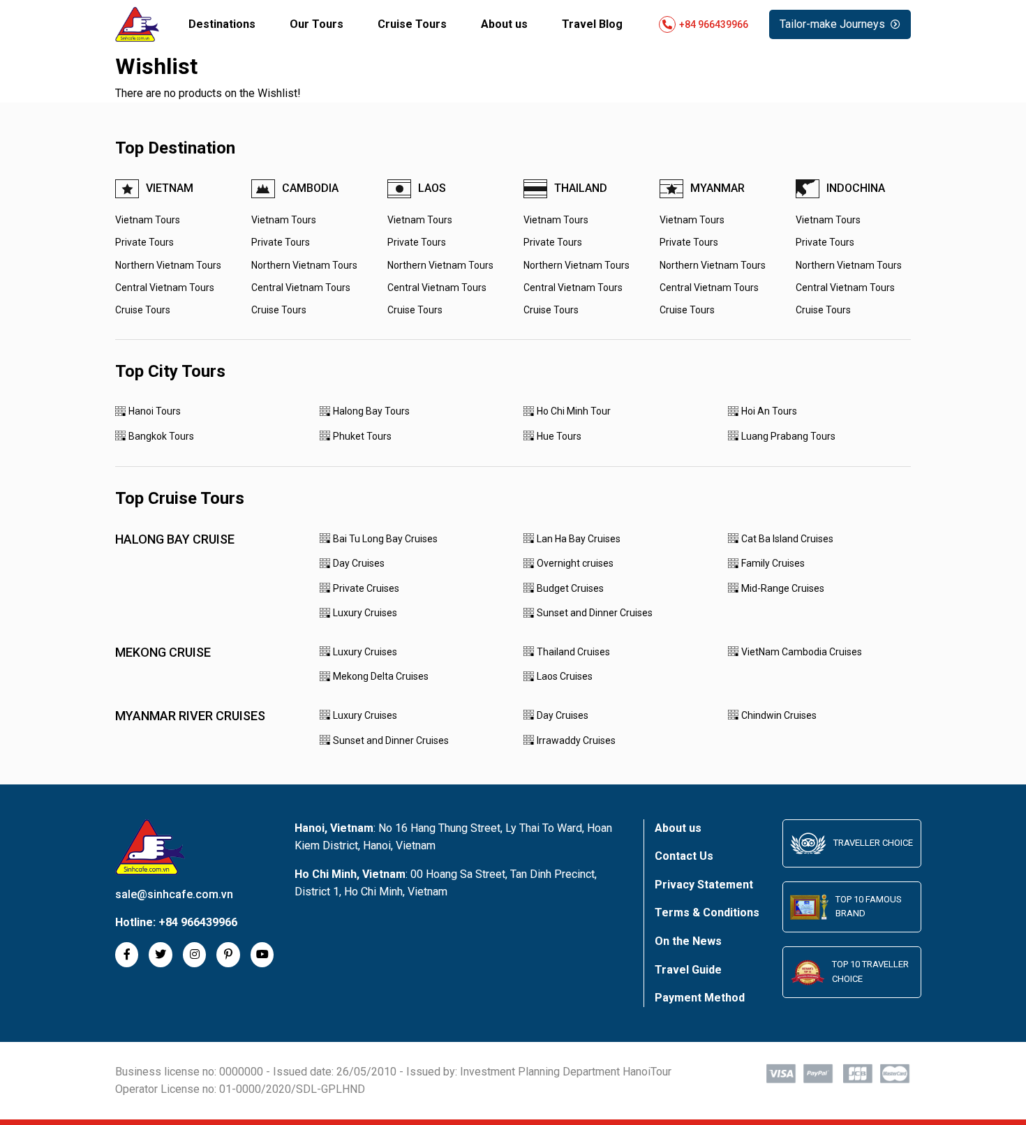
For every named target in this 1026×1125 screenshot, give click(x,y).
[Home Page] (137, 24)
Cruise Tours (412, 24)
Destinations (221, 24)
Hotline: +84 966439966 (703, 24)
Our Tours (316, 24)
